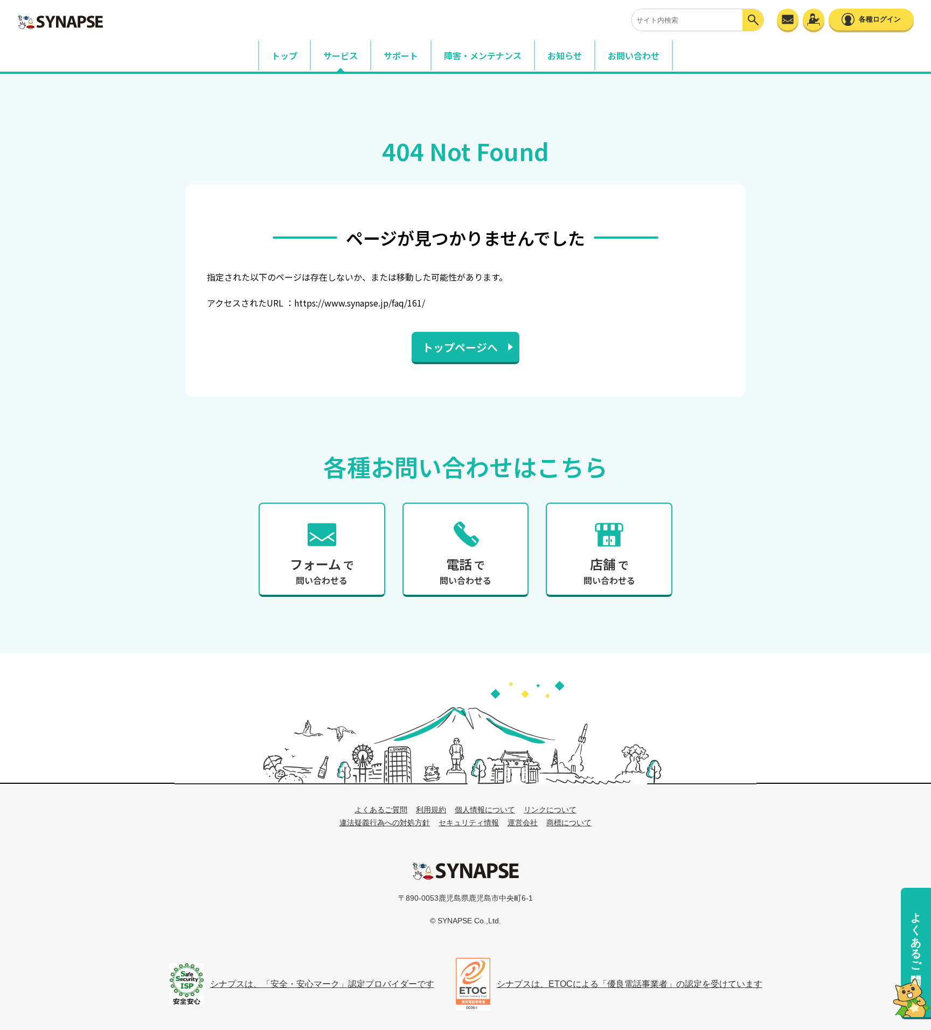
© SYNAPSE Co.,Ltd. (465, 920)
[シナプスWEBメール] (787, 19)
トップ (284, 55)
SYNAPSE (60, 21)
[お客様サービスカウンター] (813, 19)
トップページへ (460, 347)
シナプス (465, 870)
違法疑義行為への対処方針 (384, 822)
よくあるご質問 (916, 935)
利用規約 (431, 809)
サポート (401, 55)
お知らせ (564, 55)
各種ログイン (880, 19)
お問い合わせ (633, 55)
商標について (569, 822)
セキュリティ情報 (469, 822)
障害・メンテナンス (483, 55)
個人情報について (485, 809)
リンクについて (550, 809)
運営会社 (523, 822)
